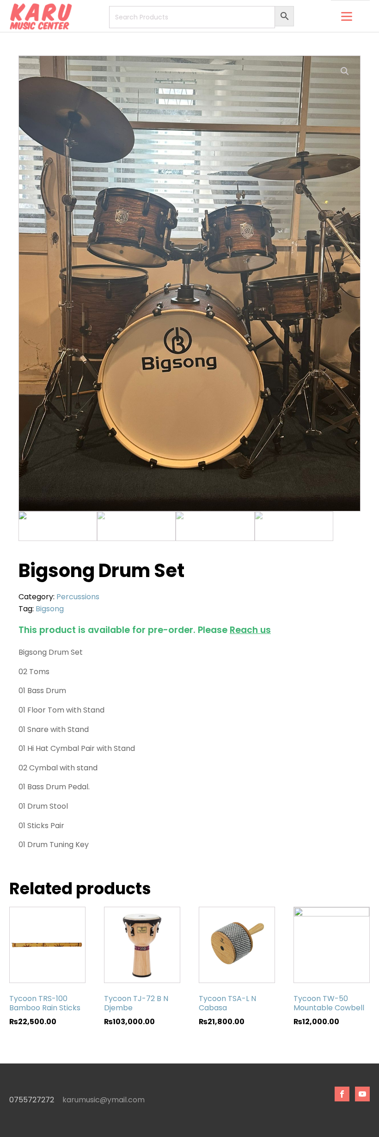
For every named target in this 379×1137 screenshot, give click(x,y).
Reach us (250, 630)
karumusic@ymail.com (103, 1100)
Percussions (77, 596)
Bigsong (50, 608)
